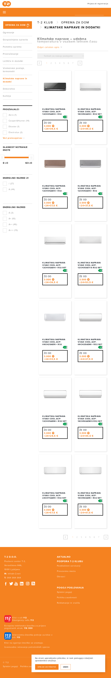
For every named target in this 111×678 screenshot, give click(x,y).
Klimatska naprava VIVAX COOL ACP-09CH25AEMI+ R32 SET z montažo (90, 343)
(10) (14, 218)
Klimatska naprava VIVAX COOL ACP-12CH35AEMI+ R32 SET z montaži (54, 420)
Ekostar (14, 126)
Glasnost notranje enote (15, 148)
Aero (13, 115)
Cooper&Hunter (19, 121)
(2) (21, 132)
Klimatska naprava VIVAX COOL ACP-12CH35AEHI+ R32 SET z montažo (54, 266)
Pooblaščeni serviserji (69, 566)
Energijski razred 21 (16, 178)
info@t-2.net (14, 573)
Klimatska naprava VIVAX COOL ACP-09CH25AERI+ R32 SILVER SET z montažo (53, 344)
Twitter (11, 584)
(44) (13, 189)
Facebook (6, 584)
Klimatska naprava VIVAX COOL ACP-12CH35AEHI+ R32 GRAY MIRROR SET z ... (54, 113)
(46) (15, 224)
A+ (12, 218)
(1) (15, 115)
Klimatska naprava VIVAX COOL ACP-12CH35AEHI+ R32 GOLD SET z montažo (54, 190)
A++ (13, 224)
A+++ (13, 230)
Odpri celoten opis (48, 47)
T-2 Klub (45, 22)
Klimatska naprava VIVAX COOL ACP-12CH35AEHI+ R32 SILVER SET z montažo (89, 191)
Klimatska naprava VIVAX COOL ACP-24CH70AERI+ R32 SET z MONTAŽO (54, 497)
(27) (12, 183)
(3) (12, 213)
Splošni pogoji (64, 592)
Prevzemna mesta (66, 571)
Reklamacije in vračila (68, 603)
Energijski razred (14, 207)
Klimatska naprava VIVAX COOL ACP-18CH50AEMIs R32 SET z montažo (90, 420)
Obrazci (61, 576)
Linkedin (22, 584)
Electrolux (16, 132)
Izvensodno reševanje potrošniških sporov (27, 647)
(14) (27, 121)
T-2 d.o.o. (10, 556)
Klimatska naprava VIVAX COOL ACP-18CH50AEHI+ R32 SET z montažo (90, 113)
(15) (16, 230)
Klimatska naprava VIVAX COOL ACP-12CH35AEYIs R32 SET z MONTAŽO (90, 266)
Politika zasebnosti (67, 597)
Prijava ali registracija (98, 4)
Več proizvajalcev (12, 138)
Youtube (16, 584)
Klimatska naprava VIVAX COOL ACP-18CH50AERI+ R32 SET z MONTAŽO (90, 497)
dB (6, 163)
